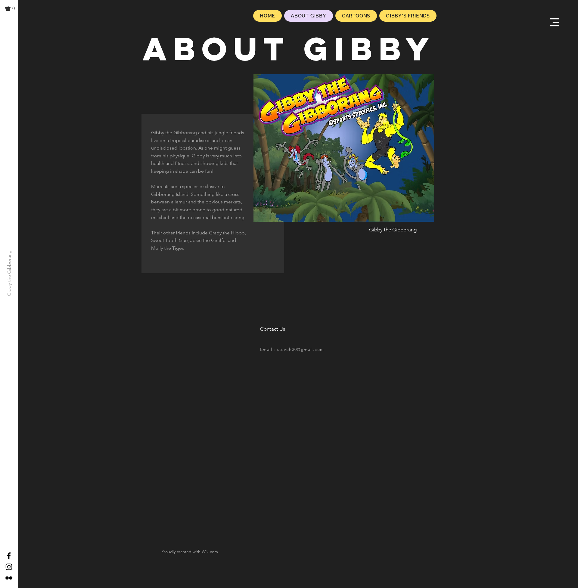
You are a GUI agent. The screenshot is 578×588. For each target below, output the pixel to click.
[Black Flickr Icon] (9, 578)
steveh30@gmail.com (300, 349)
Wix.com (210, 551)
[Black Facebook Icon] (9, 555)
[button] (12, 8)
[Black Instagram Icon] (9, 566)
